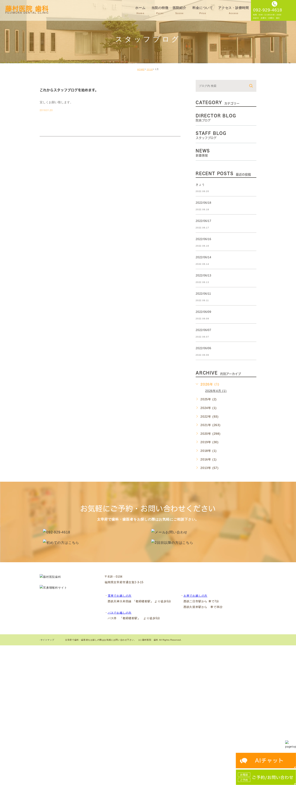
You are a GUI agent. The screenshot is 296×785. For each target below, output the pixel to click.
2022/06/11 (203, 293)
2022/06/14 (203, 257)
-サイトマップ (47, 640)
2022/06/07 (203, 330)
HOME (141, 69)
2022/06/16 (203, 239)
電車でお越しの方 (120, 595)
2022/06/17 (203, 221)
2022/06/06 (203, 348)
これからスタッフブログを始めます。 (69, 90)
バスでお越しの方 (120, 612)
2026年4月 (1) (216, 390)
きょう (200, 184)
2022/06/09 (203, 311)
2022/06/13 (203, 275)
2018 (150, 69)
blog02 (51, 82)
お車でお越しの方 (195, 595)
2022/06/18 (203, 202)
